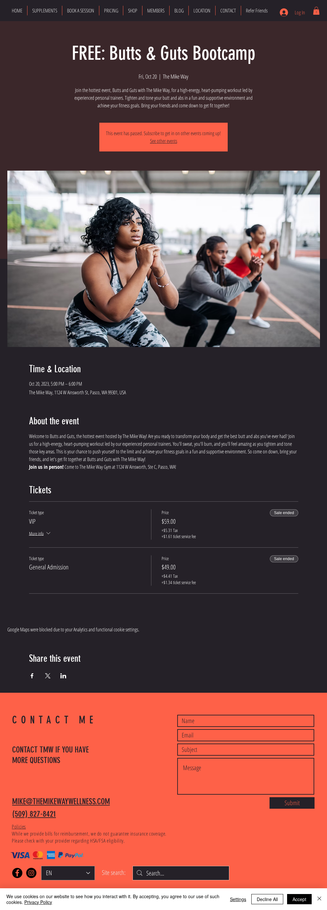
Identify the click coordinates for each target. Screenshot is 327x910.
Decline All (267, 899)
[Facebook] (17, 873)
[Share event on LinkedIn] (63, 675)
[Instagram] (31, 873)
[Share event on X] (48, 675)
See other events (163, 140)
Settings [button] (238, 899)
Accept (299, 899)
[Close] (319, 899)
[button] (316, 11)
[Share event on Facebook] (32, 675)
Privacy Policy (38, 902)
